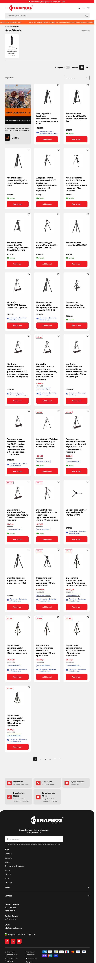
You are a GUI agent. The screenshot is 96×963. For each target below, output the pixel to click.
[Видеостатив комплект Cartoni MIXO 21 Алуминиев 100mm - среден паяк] (76, 561)
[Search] (86, 15)
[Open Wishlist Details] (79, 8)
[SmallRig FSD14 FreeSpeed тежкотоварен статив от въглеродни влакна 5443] (47, 97)
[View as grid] (81, 67)
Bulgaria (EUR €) (15, 934)
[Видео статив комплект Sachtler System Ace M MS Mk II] (76, 285)
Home (7, 26)
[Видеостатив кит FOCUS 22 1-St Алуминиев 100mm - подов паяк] (47, 561)
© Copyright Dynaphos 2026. (11, 953)
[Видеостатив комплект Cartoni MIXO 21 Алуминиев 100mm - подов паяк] (18, 628)
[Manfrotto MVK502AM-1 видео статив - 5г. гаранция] (18, 285)
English (29, 934)
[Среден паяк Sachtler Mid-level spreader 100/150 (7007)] (76, 493)
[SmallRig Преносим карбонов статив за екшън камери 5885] (18, 561)
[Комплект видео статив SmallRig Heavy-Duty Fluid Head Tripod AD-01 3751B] (18, 226)
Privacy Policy (31, 958)
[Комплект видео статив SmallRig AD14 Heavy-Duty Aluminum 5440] (18, 161)
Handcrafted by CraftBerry (11, 959)
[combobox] (47, 15)
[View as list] (87, 67)
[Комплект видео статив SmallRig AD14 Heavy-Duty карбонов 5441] (76, 97)
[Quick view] (56, 89)
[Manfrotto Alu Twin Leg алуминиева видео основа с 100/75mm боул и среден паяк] (47, 422)
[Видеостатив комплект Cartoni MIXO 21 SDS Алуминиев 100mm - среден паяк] (47, 628)
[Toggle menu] (6, 8)
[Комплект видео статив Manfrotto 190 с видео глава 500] (47, 226)
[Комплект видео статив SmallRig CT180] (76, 226)
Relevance (70, 78)
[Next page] (59, 759)
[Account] (83, 8)
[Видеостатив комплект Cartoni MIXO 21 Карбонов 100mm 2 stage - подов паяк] (18, 698)
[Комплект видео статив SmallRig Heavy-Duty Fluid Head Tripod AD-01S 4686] (47, 285)
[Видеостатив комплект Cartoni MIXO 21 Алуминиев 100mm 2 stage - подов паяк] (76, 628)
